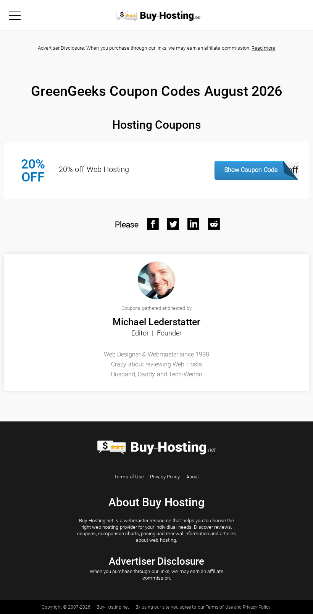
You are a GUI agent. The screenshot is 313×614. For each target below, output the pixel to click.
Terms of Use (129, 477)
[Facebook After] (153, 224)
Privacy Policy (165, 477)
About (192, 477)
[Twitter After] (173, 224)
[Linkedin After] (193, 224)
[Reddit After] (214, 224)
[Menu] (14, 15)
